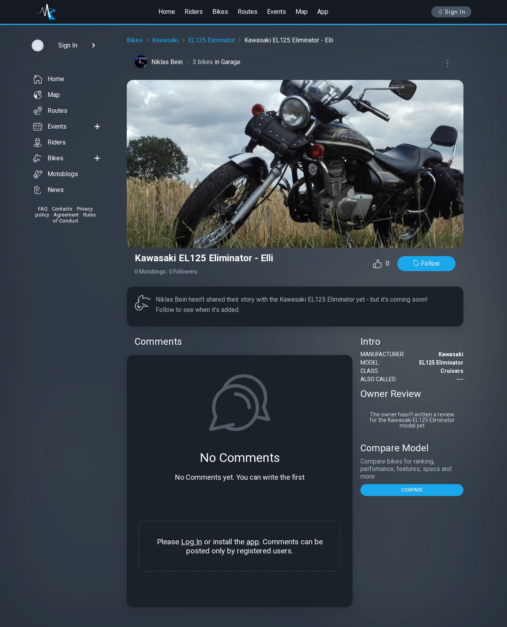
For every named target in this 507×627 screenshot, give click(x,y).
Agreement (66, 215)
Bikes (220, 11)
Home (166, 11)
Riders (194, 11)
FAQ (43, 209)
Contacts (62, 209)
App (322, 11)
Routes (247, 11)
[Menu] (448, 63)
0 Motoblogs (150, 271)
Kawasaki (165, 40)
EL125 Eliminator (211, 40)
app (252, 541)
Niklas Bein (167, 62)
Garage (230, 62)
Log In (191, 541)
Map (301, 11)
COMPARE (412, 490)
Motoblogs (63, 174)
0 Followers (183, 271)
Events (276, 11)
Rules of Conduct (74, 218)
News (56, 190)
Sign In (455, 12)
